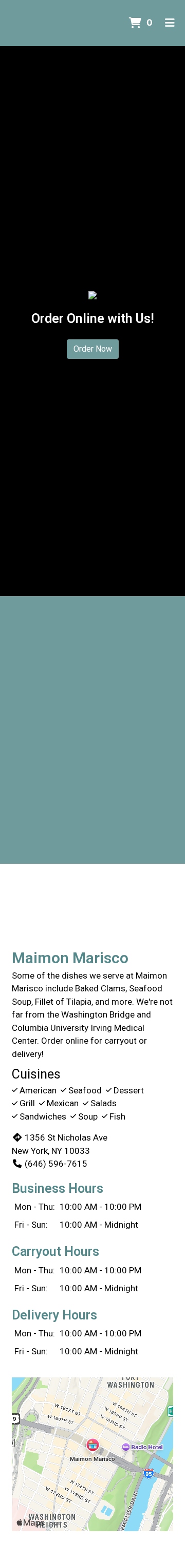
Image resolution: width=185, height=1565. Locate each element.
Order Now (92, 349)
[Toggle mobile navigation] (170, 23)
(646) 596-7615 (56, 1163)
